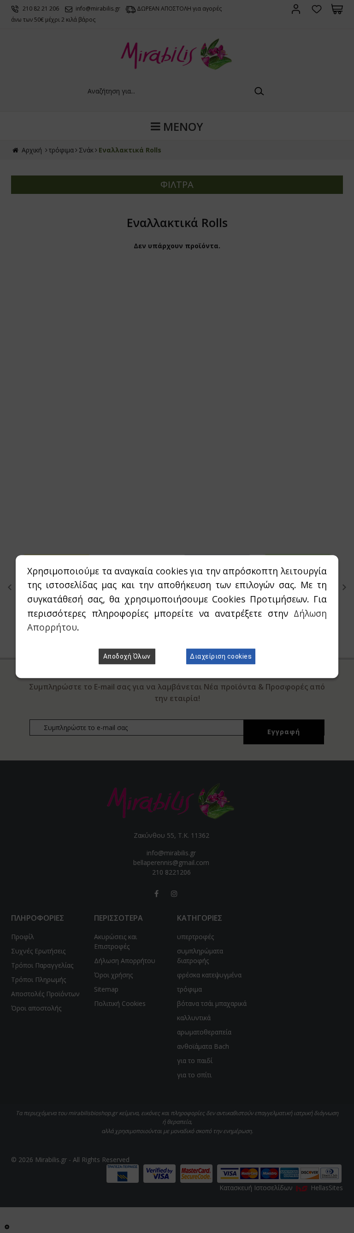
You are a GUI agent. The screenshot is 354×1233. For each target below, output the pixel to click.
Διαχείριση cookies (221, 656)
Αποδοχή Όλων (127, 656)
